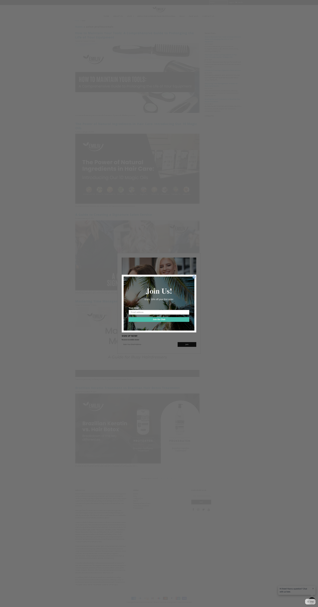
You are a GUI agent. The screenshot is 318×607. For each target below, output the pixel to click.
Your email (134, 308)
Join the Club (159, 319)
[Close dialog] (194, 277)
